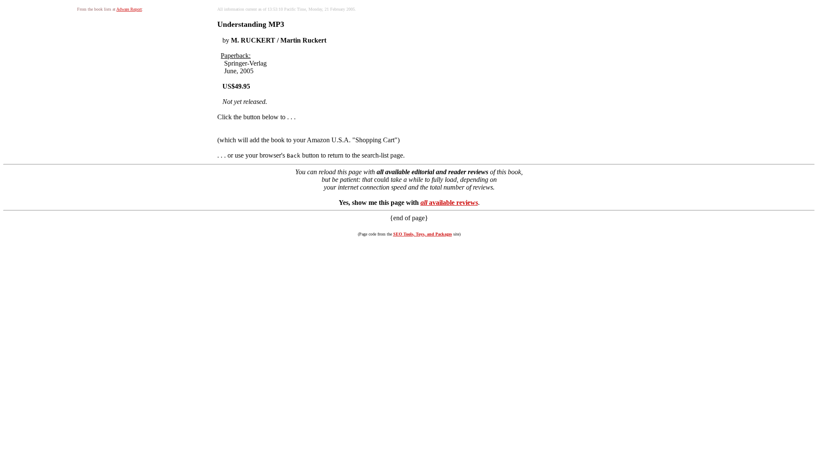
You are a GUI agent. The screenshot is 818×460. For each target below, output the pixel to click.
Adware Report (129, 9)
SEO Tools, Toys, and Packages (422, 234)
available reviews (449, 202)
